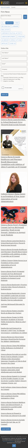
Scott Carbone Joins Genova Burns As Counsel (14, 388)
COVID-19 (12, 43)
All (3, 23)
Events (13, 7)
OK (14, 446)
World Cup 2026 (15, 40)
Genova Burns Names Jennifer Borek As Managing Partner (12, 312)
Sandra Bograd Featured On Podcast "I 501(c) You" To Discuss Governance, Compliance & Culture (14, 330)
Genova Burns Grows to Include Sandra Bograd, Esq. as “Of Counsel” (13, 422)
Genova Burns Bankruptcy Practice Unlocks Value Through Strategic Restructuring (14, 287)
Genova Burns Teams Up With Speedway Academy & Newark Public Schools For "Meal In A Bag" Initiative (13, 320)
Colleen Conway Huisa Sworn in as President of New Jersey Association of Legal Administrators (13, 197)
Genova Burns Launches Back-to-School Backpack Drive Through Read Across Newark (13, 122)
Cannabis (15, 26)
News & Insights (5, 7)
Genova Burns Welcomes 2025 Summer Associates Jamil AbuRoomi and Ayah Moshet (12, 370)
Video (17, 23)
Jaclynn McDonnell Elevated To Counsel (13, 305)
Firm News (9, 23)
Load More (6, 429)
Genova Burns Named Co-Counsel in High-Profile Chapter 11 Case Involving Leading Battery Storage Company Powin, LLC (14, 379)
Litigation (21, 36)
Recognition (6, 26)
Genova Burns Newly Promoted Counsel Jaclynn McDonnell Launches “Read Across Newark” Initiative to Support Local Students (14, 230)
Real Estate (6, 29)
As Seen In (5, 40)
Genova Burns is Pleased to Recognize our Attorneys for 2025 (13, 415)
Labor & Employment (8, 36)
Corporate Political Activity (11, 33)
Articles (4, 43)
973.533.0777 (20, 3)
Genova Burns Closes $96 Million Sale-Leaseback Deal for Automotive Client (13, 396)
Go (25, 17)
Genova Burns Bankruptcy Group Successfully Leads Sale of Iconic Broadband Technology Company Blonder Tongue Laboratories (13, 296)
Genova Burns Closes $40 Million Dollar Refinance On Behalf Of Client (13, 348)
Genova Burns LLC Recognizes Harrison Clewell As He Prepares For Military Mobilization (13, 339)
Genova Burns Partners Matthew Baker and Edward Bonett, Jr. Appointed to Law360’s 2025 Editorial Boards (13, 406)
